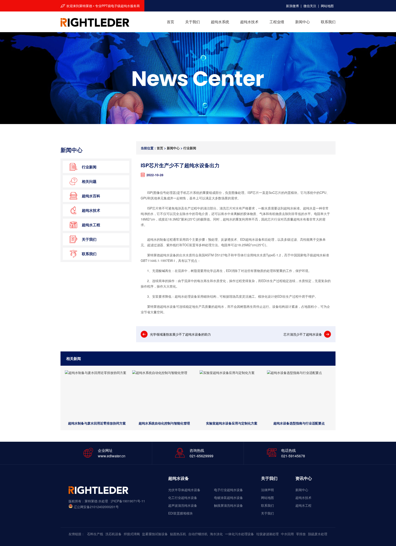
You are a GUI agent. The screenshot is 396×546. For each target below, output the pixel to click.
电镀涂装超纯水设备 (228, 497)
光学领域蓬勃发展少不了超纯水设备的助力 (180, 334)
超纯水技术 (249, 21)
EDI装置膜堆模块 (180, 513)
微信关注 (309, 4)
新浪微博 (292, 4)
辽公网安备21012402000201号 (96, 506)
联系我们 (328, 21)
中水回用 (287, 534)
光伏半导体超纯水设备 (184, 489)
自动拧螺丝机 (198, 534)
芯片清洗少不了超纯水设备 (302, 334)
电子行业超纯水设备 (228, 489)
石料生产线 (95, 534)
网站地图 (327, 4)
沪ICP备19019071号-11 (128, 501)
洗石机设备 (113, 534)
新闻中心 (302, 21)
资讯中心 (303, 478)
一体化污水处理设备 (239, 534)
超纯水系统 (220, 21)
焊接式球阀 (132, 534)
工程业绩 (277, 21)
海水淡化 (216, 534)
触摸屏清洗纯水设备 (228, 505)
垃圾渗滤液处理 (267, 534)
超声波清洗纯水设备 (182, 505)
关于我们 (192, 21)
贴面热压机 (178, 534)
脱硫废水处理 (317, 534)
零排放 (301, 534)
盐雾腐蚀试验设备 (155, 534)
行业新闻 (189, 148)
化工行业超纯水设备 (182, 497)
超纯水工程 (303, 505)
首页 (170, 21)
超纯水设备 (178, 478)
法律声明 (267, 489)
